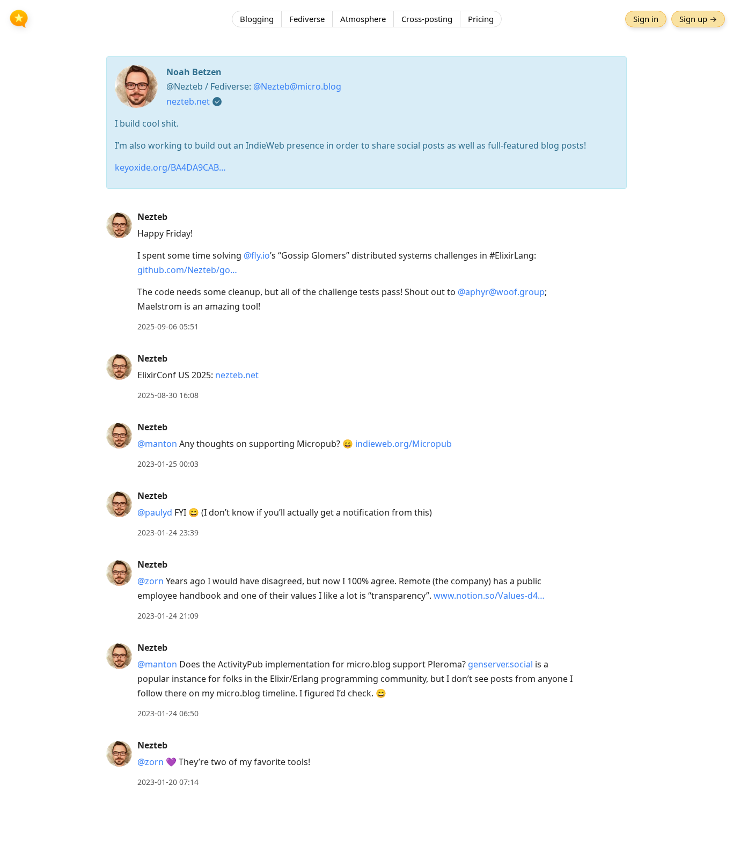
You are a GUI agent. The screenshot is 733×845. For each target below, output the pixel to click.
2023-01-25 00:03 (168, 464)
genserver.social (500, 664)
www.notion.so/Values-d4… (489, 595)
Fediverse (307, 18)
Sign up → (698, 18)
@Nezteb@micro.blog (297, 86)
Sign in (645, 18)
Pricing (481, 18)
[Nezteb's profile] (119, 225)
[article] (366, 272)
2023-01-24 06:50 (168, 713)
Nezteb (152, 217)
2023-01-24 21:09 (168, 616)
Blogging (257, 18)
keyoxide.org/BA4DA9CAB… (170, 167)
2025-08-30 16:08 (168, 395)
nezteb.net (188, 101)
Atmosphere (363, 18)
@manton (157, 444)
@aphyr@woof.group (501, 292)
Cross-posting (426, 18)
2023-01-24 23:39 (168, 532)
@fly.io (257, 255)
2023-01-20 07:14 (168, 782)
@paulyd (154, 512)
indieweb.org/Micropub (403, 444)
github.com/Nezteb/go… (187, 270)
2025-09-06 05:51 (168, 326)
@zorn (150, 581)
